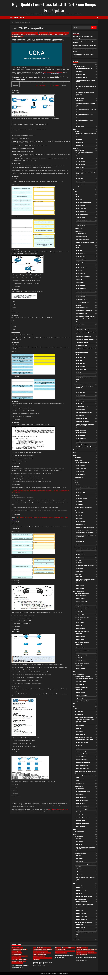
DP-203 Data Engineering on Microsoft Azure (85, 775)
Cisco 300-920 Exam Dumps (81, 418)
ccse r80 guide (79, 187)
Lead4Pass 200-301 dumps (17, 36)
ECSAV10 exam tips (80, 588)
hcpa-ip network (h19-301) (81, 655)
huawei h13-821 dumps (80, 647)
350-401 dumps (79, 270)
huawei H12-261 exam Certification (82, 617)
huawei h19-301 (79, 658)
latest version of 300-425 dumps (82, 302)
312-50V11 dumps (79, 552)
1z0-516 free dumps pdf (79, 831)
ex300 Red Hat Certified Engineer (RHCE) (84, 864)
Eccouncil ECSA (78, 574)
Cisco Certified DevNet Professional (82, 384)
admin (13, 42)
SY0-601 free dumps (80, 471)
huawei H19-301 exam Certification (82, 650)
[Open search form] (97, 17)
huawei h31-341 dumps (80, 668)
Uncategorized (76, 939)
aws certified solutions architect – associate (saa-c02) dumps (86, 87)
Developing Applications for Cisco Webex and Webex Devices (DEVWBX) (85, 425)
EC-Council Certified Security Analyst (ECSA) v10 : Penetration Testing (86, 535)
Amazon (75, 64)
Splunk (74, 883)
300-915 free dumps (80, 401)
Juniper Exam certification (78, 674)
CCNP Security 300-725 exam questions (84, 310)
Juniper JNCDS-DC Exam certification (82, 676)
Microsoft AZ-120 (79, 731)
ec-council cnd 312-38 (80, 524)
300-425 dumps (79, 250)
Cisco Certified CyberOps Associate (82, 330)
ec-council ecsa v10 (80, 541)
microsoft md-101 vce (80, 826)
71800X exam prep (79, 142)
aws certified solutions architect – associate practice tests (85, 93)
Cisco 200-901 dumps (80, 375)
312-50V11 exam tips (80, 557)
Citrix (74, 452)
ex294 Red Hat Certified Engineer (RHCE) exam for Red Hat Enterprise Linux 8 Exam (85, 847)
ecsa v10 (77, 544)
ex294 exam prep (79, 841)
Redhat (74, 834)
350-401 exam (79, 279)
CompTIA (75, 455)
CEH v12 (76, 482)
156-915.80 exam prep (80, 181)
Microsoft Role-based (79, 786)
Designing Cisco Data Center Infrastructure (85, 242)
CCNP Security (78, 305)
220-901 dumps (78, 457)
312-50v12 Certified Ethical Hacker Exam (84, 487)
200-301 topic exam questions (17, 34)
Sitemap (16, 17)
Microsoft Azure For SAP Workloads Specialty (84, 717)
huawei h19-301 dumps (80, 660)
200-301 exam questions (53, 32)
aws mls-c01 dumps (80, 126)
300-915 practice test (80, 403)
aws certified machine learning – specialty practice (84, 114)
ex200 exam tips (79, 875)
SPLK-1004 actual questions (81, 901)
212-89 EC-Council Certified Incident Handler (85, 565)
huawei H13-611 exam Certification (82, 631)
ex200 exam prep (79, 872)
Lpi (74, 704)
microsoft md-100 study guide (82, 809)
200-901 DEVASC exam (80, 357)
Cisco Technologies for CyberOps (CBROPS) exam (86, 332)
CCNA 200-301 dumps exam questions (45, 34)
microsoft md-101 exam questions (83, 817)
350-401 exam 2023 (80, 282)
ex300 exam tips (79, 861)
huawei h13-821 (79, 644)
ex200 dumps (78, 869)
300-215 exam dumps (80, 435)
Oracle (74, 829)
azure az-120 (78, 728)
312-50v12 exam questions (81, 498)
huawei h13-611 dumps (80, 636)
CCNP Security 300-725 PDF (81, 313)
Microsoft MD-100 (79, 794)
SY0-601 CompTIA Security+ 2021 (83, 462)
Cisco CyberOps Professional (80, 430)
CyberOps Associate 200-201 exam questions (85, 339)
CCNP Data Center (78, 231)
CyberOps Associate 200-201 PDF (83, 342)
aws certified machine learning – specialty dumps (86, 109)
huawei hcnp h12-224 (80, 614)
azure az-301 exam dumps (81, 751)
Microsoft (75, 706)
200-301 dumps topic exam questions (31, 32)
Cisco (66, 34)
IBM (74, 671)
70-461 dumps (77, 708)
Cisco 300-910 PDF (80, 415)
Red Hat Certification (79, 836)
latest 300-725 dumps (80, 324)
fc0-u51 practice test (79, 477)
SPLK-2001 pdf (79, 893)
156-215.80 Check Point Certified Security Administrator (84, 153)
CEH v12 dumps (79, 501)
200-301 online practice (64, 32)
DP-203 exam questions (81, 780)
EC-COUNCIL (75, 480)
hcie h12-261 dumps (80, 622)
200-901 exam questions (81, 369)
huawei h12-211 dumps (80, 598)
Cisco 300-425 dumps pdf (81, 294)
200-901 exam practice (80, 366)
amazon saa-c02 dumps (80, 74)
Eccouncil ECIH (78, 560)
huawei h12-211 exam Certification (82, 593)
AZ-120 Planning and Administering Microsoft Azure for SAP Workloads (85, 720)
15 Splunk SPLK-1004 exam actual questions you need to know (86, 958)
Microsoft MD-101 (79, 812)
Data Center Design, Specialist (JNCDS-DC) (84, 678)
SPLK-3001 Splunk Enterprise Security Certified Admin (86, 933)
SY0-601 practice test (80, 474)
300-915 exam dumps (80, 395)
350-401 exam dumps (80, 285)
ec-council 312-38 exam (80, 521)
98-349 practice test (79, 714)
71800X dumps (79, 139)
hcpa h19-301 (78, 652)
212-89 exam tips (79, 571)
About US (22, 17)
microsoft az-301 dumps (81, 756)
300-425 (77, 247)
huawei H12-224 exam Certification (82, 607)
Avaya (74, 129)
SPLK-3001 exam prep (80, 927)
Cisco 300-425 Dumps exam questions (84, 291)
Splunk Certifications (79, 886)
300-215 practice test (80, 441)
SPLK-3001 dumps (79, 924)
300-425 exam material (80, 253)
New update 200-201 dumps (81, 345)
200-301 (13, 32)
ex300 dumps (78, 855)
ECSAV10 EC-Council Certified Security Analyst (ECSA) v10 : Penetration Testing (85, 580)
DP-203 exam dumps (80, 778)
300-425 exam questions (81, 259)
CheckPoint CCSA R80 (79, 150)
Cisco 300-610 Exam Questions (82, 239)
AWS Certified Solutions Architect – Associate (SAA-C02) (85, 81)
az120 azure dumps (80, 725)
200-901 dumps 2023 (80, 363)
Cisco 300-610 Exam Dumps (81, 236)
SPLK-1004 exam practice (81, 913)
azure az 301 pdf (79, 745)
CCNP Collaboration (79, 228)
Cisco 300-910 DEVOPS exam (82, 406)
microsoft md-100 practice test (82, 806)
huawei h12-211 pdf (80, 604)
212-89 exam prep (79, 568)
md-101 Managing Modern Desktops (83, 791)
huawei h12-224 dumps (80, 612)
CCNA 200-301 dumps (32, 34)
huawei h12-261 (79, 625)
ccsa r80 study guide (80, 167)
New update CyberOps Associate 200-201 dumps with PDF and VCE (42, 963)
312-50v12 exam (79, 495)
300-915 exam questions (81, 398)
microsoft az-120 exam (80, 734)
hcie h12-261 (78, 619)
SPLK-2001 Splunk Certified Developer (84, 896)
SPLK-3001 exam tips (80, 930)
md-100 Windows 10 (80, 788)
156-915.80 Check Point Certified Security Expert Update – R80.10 (86, 172)
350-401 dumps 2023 (80, 273)
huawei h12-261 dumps (80, 628)
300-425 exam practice (80, 256)
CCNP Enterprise (42, 85)
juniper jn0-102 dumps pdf (81, 695)
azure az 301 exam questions (82, 742)
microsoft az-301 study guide (82, 765)
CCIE (75, 192)
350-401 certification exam (81, 268)
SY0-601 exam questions (81, 468)
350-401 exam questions (81, 288)
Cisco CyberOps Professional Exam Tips (84, 447)
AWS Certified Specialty (79, 98)
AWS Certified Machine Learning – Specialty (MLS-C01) (86, 104)
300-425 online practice (81, 262)
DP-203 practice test (80, 783)
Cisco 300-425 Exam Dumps (81, 299)
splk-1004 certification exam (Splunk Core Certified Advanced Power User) (84, 905)
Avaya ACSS (77, 131)
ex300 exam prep (79, 858)
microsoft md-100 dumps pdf (82, 800)
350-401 (77, 265)
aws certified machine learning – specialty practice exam (84, 121)
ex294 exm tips (79, 844)
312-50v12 (78, 484)
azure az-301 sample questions (82, 754)
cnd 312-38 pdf (79, 515)
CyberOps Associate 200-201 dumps (83, 336)
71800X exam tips (79, 145)
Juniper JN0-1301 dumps (81, 681)
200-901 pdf (78, 372)
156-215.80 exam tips (80, 164)
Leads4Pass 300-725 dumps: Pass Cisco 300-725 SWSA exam (64, 956)
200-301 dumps (19, 32)
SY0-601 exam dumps (80, 465)
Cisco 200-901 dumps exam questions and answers (84, 378)
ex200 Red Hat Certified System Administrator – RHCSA (86, 878)
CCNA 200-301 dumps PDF (58, 34)
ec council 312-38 (79, 518)
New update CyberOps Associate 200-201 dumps (86, 348)
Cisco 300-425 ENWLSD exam (82, 297)
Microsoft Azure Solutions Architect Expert (83, 737)
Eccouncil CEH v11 (78, 547)
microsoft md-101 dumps (81, 815)
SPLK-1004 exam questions (81, 916)
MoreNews (58, 973)
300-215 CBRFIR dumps (81, 432)
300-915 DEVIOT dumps (80, 392)
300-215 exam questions (81, 438)
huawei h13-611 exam (80, 639)
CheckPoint (75, 148)
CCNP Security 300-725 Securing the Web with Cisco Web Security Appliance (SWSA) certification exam (86, 318)
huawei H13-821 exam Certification (82, 642)
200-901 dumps (79, 360)
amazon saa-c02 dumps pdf (81, 77)
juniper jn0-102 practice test (82, 698)
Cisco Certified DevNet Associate (81, 352)
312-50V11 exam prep (80, 555)
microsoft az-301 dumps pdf (81, 759)
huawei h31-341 (79, 665)
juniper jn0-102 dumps (80, 692)
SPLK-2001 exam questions (81, 890)
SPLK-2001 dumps (79, 888)
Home (11, 17)
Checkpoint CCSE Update (80, 170)
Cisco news (75, 450)
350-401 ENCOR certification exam (83, 276)
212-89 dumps (79, 562)
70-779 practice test (79, 711)
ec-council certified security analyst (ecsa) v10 (85, 532)
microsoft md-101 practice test (82, 823)
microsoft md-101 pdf (80, 820)
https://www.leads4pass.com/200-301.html (52, 72)
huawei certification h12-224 (82, 609)
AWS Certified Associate (80, 66)
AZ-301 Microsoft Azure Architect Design (84, 739)
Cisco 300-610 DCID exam (81, 233)
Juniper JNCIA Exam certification (81, 687)
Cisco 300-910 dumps (80, 409)
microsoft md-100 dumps (81, 797)
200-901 (77, 354)
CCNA (26, 34)
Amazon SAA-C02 (79, 71)
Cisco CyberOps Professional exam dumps (84, 444)
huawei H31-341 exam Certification (82, 663)
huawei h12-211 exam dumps (81, 601)
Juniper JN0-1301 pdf (80, 684)
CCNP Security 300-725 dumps (82, 307)
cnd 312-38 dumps (79, 512)
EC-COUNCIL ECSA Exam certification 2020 (83, 530)
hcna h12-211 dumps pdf (81, 595)
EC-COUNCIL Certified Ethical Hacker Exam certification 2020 (83, 508)
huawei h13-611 (79, 633)
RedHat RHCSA (78, 867)
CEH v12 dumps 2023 (80, 504)
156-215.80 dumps (79, 158)
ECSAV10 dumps (79, 576)
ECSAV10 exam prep (80, 585)
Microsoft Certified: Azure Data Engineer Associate (85, 771)
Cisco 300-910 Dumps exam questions (84, 412)
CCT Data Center (78, 327)
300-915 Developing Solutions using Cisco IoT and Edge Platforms (86, 386)
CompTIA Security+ (78, 460)
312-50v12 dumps (79, 490)
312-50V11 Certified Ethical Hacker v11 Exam (85, 549)
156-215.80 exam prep (80, 161)
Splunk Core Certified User (80, 899)
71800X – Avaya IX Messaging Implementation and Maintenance (86, 134)
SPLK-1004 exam (79, 910)
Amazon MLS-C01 (79, 100)
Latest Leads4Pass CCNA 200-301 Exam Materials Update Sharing (38, 39)
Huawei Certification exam (78, 591)
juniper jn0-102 (79, 689)
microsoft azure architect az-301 (82, 768)
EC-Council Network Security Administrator (85, 527)
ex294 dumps (78, 838)
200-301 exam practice (43, 32)
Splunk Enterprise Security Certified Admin (83, 922)
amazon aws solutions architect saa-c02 (84, 68)
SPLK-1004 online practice (81, 919)
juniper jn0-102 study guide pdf (82, 701)
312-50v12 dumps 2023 (80, 493)
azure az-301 (78, 748)
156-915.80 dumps (79, 178)
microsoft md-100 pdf (80, 803)
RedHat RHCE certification (80, 853)
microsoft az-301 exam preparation (83, 762)
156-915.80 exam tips (80, 184)
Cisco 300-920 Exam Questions (82, 421)
